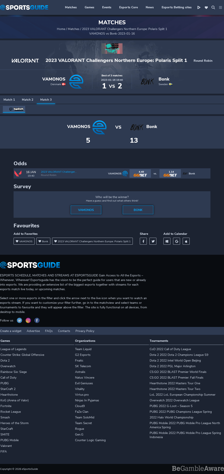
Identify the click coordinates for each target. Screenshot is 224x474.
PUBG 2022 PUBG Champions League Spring (181, 412)
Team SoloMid (84, 417)
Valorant (6, 446)
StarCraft (6, 429)
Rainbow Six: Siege (13, 372)
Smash (5, 417)
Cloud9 (80, 406)
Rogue (79, 429)
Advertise (33, 331)
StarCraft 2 (8, 389)
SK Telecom (83, 366)
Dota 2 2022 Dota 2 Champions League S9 (179, 355)
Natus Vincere (84, 378)
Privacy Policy (84, 331)
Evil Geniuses (84, 383)
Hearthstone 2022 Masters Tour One (175, 383)
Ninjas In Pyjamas (87, 400)
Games (89, 7)
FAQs (49, 331)
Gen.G (79, 434)
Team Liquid (83, 349)
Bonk (164, 79)
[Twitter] (152, 241)
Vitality (79, 389)
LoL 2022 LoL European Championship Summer (182, 395)
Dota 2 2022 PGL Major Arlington (173, 366)
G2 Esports (83, 355)
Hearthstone (9, 395)
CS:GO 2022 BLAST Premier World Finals (178, 372)
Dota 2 (5, 360)
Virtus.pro (82, 395)
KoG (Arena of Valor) (14, 400)
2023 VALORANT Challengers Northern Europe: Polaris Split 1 (124, 29)
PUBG (4, 383)
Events (106, 7)
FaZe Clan (81, 412)
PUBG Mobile (9, 440)
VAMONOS (53, 79)
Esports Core (128, 7)
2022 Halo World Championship (171, 417)
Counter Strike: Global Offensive (22, 355)
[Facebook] (143, 241)
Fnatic (79, 360)
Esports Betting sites (177, 7)
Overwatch (8, 366)
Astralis (80, 372)
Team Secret (83, 423)
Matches (71, 7)
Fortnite (5, 406)
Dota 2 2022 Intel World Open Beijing (175, 360)
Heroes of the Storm (14, 423)
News (150, 7)
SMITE (4, 434)
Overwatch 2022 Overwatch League (174, 400)
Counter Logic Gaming (90, 440)
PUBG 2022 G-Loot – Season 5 (171, 406)
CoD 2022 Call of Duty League (170, 349)
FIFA (3, 451)
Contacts (64, 331)
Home (61, 29)
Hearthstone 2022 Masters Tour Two (175, 389)
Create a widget (10, 331)
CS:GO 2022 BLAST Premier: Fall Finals (176, 378)
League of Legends (13, 349)
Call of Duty (8, 378)
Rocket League (10, 412)
